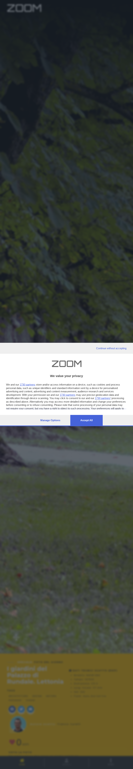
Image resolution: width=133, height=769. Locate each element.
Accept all (86, 420)
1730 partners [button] (27, 384)
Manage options (50, 420)
